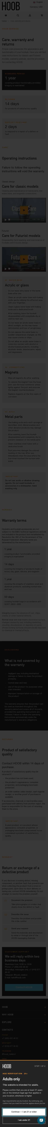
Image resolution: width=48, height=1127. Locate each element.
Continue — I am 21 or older (24, 1112)
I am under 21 (24, 1120)
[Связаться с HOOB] (41, 1120)
